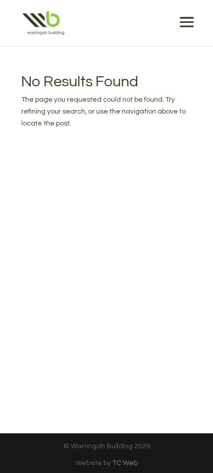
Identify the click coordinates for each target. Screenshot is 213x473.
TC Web (125, 463)
